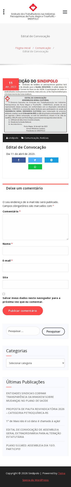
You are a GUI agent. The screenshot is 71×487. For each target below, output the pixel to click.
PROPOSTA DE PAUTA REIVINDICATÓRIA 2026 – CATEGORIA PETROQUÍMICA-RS (35, 410)
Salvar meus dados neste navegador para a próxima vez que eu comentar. (31, 299)
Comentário (12, 211)
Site (5, 277)
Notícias (44, 137)
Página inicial (23, 48)
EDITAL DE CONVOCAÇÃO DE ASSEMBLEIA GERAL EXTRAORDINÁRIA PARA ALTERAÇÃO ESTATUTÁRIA (33, 433)
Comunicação (43, 48)
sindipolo (13, 137)
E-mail (8, 260)
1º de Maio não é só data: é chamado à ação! (33, 421)
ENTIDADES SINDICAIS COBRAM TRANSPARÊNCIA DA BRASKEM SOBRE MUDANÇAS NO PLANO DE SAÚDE (30, 396)
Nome (8, 243)
